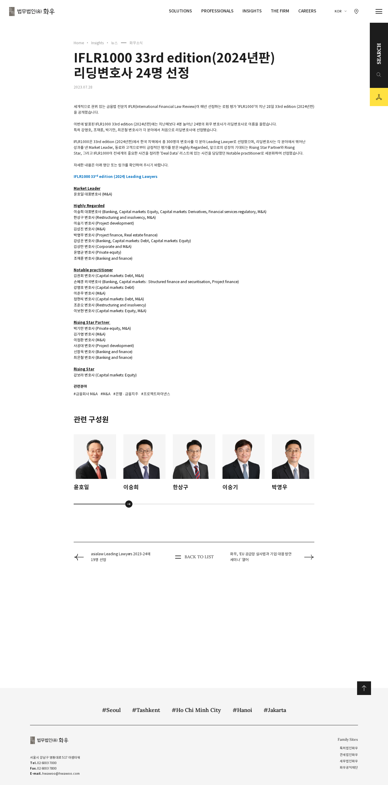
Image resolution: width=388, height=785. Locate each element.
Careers (307, 11)
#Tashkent (146, 709)
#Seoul (111, 709)
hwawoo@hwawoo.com (61, 774)
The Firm (280, 11)
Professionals (217, 11)
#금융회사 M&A (86, 394)
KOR (338, 11)
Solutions (180, 11)
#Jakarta (274, 709)
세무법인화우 (349, 761)
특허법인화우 (349, 748)
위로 (364, 688)
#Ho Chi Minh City (196, 709)
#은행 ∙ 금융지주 (125, 394)
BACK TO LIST (199, 557)
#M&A (105, 394)
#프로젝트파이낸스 (155, 394)
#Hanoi (242, 709)
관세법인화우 (349, 755)
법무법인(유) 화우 (32, 11)
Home (79, 43)
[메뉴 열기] (379, 11)
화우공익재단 (349, 768)
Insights (252, 11)
